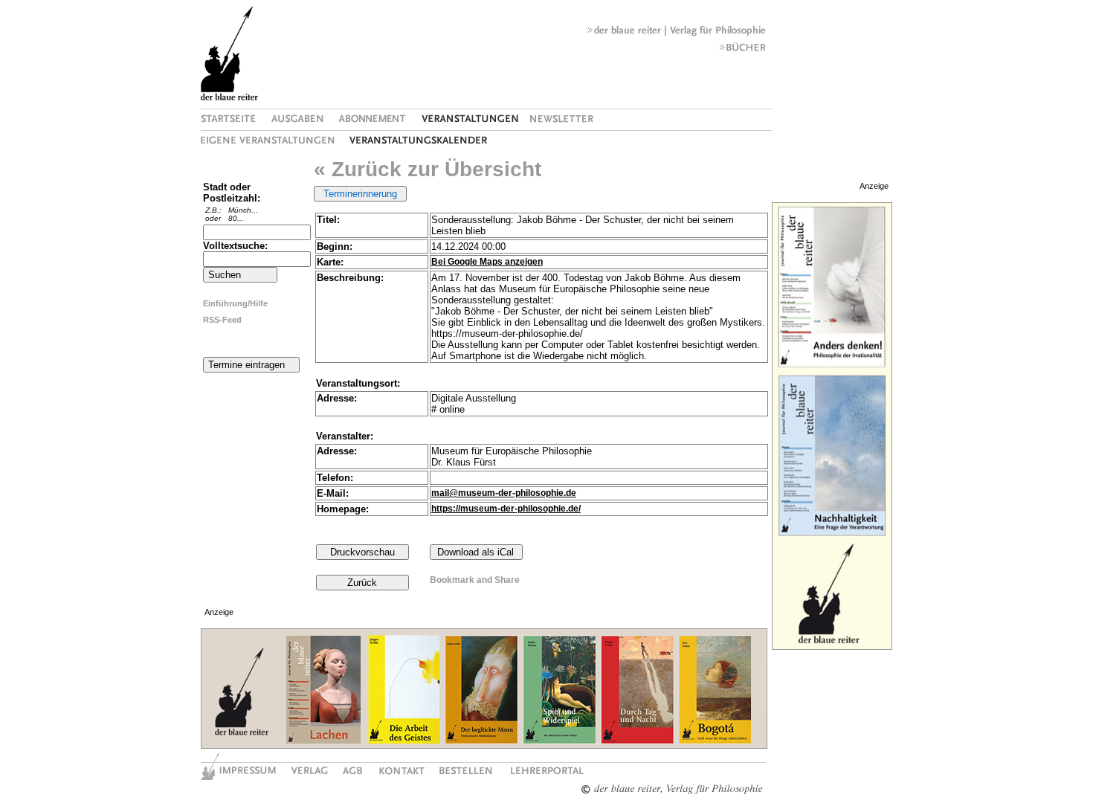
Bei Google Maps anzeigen (487, 262)
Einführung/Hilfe (235, 303)
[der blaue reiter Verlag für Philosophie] (676, 33)
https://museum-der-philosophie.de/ (506, 508)
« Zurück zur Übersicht (427, 169)
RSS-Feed (222, 319)
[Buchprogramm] (743, 50)
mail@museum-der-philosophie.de (503, 493)
